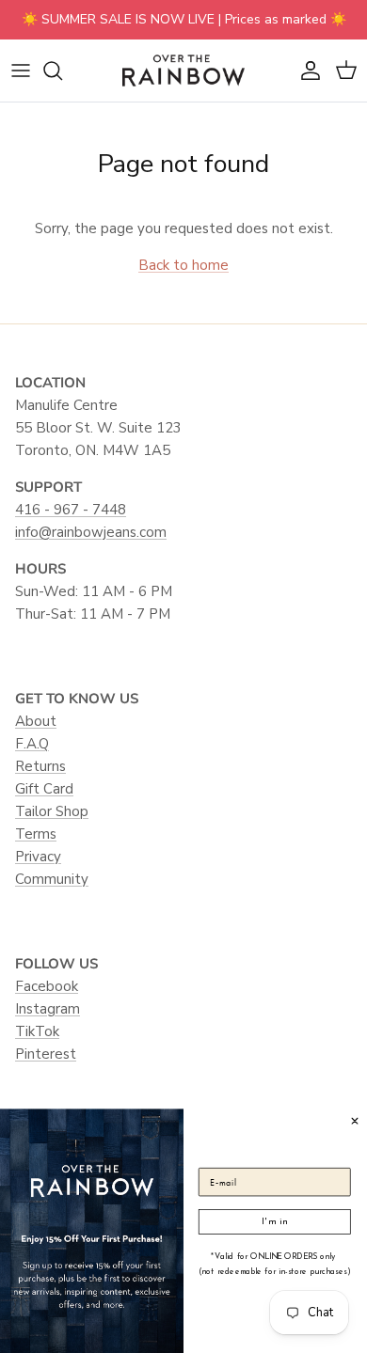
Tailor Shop (51, 811)
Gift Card (44, 788)
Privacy (38, 856)
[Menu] (20, 70)
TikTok (37, 1031)
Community (51, 879)
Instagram (47, 1008)
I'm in (274, 1221)
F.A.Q (32, 743)
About (35, 721)
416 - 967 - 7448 (70, 509)
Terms (35, 834)
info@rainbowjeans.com (91, 532)
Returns (40, 766)
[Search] (62, 70)
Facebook (46, 986)
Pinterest (45, 1054)
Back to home (183, 265)
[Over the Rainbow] (183, 70)
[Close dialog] (354, 1119)
